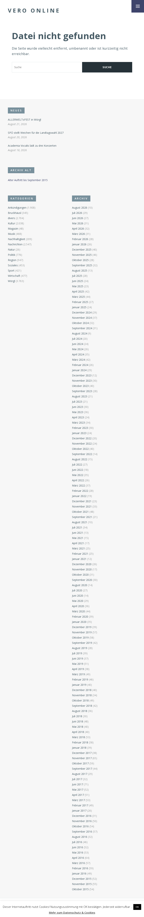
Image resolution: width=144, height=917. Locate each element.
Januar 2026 (79, 244)
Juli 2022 (77, 464)
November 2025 (82, 255)
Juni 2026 (77, 218)
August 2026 (79, 207)
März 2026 (78, 234)
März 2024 (78, 359)
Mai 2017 (77, 789)
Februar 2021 (80, 553)
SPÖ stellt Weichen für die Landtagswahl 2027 (36, 132)
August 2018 (79, 711)
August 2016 (79, 837)
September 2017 (82, 768)
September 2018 (82, 705)
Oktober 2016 (80, 826)
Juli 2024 (77, 338)
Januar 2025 (79, 307)
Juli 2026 (77, 213)
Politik (11, 255)
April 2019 (78, 669)
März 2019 (78, 674)
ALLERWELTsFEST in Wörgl (24, 119)
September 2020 (82, 580)
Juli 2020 (77, 590)
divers (11, 218)
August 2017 (79, 774)
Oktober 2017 (80, 763)
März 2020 (78, 611)
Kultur (11, 223)
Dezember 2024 (82, 312)
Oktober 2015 (80, 889)
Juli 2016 (77, 842)
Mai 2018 (77, 726)
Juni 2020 (77, 595)
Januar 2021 (79, 559)
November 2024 (82, 317)
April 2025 (78, 291)
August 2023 (79, 396)
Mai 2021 (77, 538)
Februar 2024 (80, 365)
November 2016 (82, 821)
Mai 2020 (77, 601)
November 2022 (82, 443)
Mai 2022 (77, 475)
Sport (11, 270)
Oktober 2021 (80, 511)
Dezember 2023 (82, 375)
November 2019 (82, 632)
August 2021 (79, 522)
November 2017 (82, 758)
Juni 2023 (77, 407)
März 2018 (78, 737)
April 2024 (78, 354)
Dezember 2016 (82, 816)
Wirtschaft (14, 276)
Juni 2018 (77, 721)
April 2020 (78, 606)
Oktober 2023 (80, 386)
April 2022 (78, 480)
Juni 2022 (77, 470)
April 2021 (78, 543)
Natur (11, 249)
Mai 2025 (77, 286)
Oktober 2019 (80, 637)
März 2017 (78, 800)
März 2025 (78, 296)
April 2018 (78, 732)
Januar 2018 (79, 747)
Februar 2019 (80, 679)
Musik (11, 234)
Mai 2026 (77, 223)
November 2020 (82, 569)
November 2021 (82, 506)
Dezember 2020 (82, 564)
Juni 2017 (77, 784)
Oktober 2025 (80, 260)
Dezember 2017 (82, 753)
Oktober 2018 (80, 700)
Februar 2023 (80, 428)
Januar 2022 (79, 496)
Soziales (13, 265)
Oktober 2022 (80, 449)
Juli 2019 (77, 653)
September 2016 (82, 831)
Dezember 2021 (82, 501)
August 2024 (79, 333)
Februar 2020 (80, 616)
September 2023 (82, 391)
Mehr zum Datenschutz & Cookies (72, 912)
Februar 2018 (80, 742)
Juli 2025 (77, 276)
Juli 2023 (77, 401)
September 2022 (82, 454)
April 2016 (78, 858)
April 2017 (78, 795)
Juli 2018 (77, 716)
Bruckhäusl (14, 213)
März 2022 (78, 485)
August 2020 (79, 585)
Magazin (13, 228)
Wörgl (11, 281)
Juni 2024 (77, 344)
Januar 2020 (79, 622)
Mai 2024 (77, 349)
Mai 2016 (77, 852)
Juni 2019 (77, 658)
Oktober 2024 (80, 323)
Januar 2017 (79, 810)
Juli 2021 (77, 527)
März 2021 (78, 548)
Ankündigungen (17, 207)
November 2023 (82, 380)
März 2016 (78, 863)
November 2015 (82, 884)
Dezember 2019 (82, 627)
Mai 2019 (77, 664)
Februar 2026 (80, 239)
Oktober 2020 (80, 574)
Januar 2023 (79, 433)
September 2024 (82, 328)
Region (12, 260)
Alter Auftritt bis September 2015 (28, 180)
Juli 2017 (77, 779)
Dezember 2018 (82, 690)
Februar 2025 (80, 302)
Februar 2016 (80, 868)
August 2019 (79, 648)
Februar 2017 (80, 805)
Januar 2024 (79, 370)
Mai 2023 (77, 412)
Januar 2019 (79, 684)
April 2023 (78, 417)
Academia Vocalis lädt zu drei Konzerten (32, 145)
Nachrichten (15, 244)
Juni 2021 (77, 532)
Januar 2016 (79, 873)
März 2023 (78, 422)
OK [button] (137, 907)
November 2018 (82, 695)
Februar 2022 (80, 490)
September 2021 (82, 517)
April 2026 (78, 228)
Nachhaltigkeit (16, 239)
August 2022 (79, 459)
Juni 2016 (77, 847)
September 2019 (82, 643)
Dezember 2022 (82, 438)
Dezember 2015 (82, 878)
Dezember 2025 (82, 249)
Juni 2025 (77, 281)
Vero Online (34, 10)
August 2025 (79, 270)
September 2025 (82, 265)
